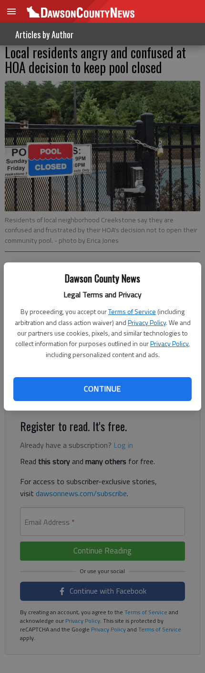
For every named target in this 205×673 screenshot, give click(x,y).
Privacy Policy (147, 322)
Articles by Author (44, 34)
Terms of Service (132, 311)
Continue (102, 388)
